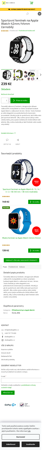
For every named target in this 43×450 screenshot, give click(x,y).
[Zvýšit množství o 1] (9, 99)
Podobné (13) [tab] (13, 267)
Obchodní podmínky (8, 360)
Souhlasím (30, 444)
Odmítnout (10, 444)
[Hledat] (27, 13)
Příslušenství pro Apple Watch (23, 310)
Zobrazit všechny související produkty (21, 260)
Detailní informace (7, 133)
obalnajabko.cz (10, 337)
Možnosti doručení (7, 94)
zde (29, 431)
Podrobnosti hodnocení (27, 31)
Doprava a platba (7, 349)
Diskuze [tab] (22, 267)
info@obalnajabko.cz (12, 330)
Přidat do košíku (21, 100)
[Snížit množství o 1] (9, 101)
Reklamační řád (6, 356)
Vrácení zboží (5, 353)
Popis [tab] (5, 267)
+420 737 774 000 (10, 333)
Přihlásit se (8, 393)
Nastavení (20, 437)
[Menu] (39, 13)
